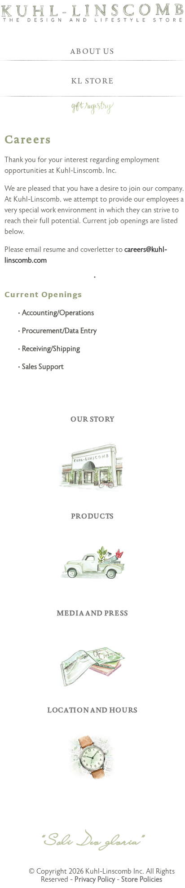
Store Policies (141, 879)
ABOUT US (92, 51)
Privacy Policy (95, 879)
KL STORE (93, 81)
